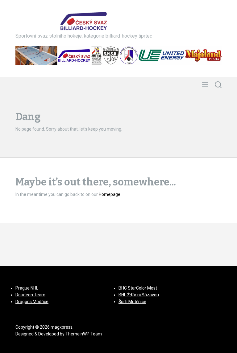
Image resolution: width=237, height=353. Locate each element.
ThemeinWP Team (83, 333)
